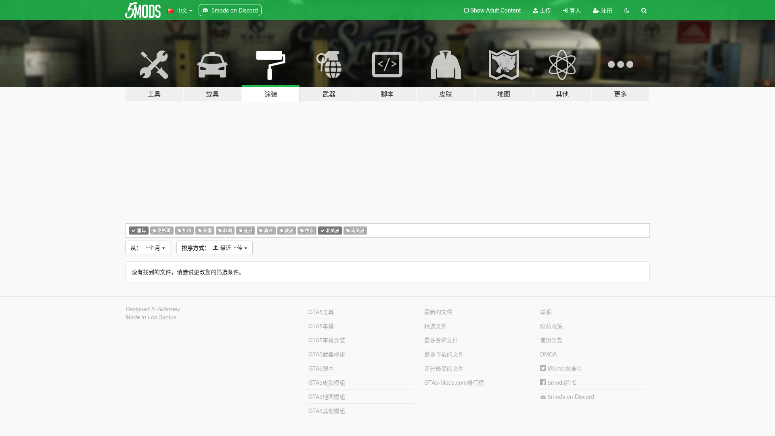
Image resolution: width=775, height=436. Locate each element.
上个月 (146, 247)
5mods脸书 (561, 382)
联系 (545, 312)
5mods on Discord (570, 396)
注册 (605, 10)
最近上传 (213, 247)
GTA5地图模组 (326, 396)
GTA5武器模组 (326, 354)
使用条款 (551, 340)
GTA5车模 (321, 326)
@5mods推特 (564, 368)
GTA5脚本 (321, 368)
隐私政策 (551, 326)
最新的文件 (438, 312)
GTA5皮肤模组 (326, 382)
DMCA (548, 354)
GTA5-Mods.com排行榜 (454, 382)
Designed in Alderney (153, 309)
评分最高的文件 (444, 368)
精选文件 (435, 326)
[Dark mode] (626, 10)
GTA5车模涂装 (326, 340)
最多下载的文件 (444, 354)
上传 (544, 10)
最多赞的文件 (441, 340)
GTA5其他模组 (326, 411)
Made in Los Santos (151, 317)
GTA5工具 (321, 312)
